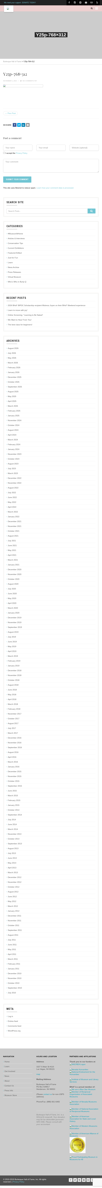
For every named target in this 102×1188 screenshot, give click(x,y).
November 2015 (14, 776)
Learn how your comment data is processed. (55, 188)
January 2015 (13, 805)
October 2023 (13, 459)
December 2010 (14, 973)
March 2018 (13, 704)
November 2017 (14, 714)
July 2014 (12, 819)
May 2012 (12, 901)
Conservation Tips (15, 243)
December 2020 (14, 569)
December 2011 (14, 916)
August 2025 (13, 391)
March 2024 (13, 440)
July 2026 (12, 353)
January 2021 (13, 565)
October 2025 (13, 382)
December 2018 (14, 670)
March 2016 (13, 762)
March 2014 (13, 829)
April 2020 (12, 603)
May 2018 (12, 694)
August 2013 (13, 848)
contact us (47, 1094)
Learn (10, 262)
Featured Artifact (15, 253)
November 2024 (14, 420)
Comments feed (14, 1026)
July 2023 (12, 468)
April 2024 (12, 435)
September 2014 (15, 815)
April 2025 (12, 401)
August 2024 (13, 430)
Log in (10, 1016)
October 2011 (13, 925)
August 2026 (13, 348)
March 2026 (13, 363)
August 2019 (13, 632)
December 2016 (14, 738)
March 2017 (13, 733)
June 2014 (12, 824)
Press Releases (14, 272)
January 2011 (13, 969)
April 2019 (12, 651)
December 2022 (14, 478)
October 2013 (13, 839)
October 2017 (13, 719)
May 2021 (12, 550)
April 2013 (12, 868)
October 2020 (13, 579)
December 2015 (14, 771)
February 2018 (14, 709)
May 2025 (12, 396)
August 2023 (13, 464)
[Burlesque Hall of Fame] (8, 9)
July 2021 (12, 541)
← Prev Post (10, 113)
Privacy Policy (21, 153)
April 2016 (12, 757)
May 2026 (12, 358)
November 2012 (14, 882)
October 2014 (13, 810)
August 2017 (13, 723)
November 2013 (14, 834)
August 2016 (13, 752)
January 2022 (13, 517)
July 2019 (12, 637)
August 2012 (13, 892)
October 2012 (13, 887)
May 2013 (12, 863)
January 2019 (13, 666)
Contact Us (9, 1086)
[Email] (28, 125)
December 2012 (14, 877)
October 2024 (13, 425)
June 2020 (12, 593)
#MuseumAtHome (15, 234)
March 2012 (13, 906)
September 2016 (15, 747)
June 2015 (12, 791)
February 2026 (14, 367)
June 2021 (12, 545)
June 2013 (12, 858)
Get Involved (10, 1071)
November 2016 (14, 743)
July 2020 (12, 589)
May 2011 (12, 949)
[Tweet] (19, 125)
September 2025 (15, 387)
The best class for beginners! (20, 325)
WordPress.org (14, 1031)
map (38, 1074)
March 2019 (13, 656)
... (1, 1187)
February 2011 (14, 964)
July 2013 (12, 853)
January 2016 (13, 767)
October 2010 (13, 983)
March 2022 (13, 512)
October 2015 (13, 781)
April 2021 (12, 555)
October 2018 (13, 680)
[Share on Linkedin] (23, 125)
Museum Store (11, 1095)
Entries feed (13, 1021)
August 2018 (13, 685)
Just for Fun (13, 258)
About (7, 1081)
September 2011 (15, 930)
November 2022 (14, 483)
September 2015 (15, 786)
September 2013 (15, 844)
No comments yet (29, 81)
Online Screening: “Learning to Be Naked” (25, 315)
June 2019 (12, 642)
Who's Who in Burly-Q (17, 282)
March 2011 (13, 959)
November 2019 (14, 622)
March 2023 (13, 473)
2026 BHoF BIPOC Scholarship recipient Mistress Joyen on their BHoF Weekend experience (46, 305)
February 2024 (14, 444)
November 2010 (14, 978)
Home (7, 1062)
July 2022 (12, 492)
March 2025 (13, 406)
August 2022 (13, 488)
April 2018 (12, 699)
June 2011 (12, 945)
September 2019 (15, 627)
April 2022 (12, 507)
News (7, 1076)
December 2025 (14, 377)
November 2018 (14, 675)
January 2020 (13, 613)
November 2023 (14, 454)
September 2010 (15, 988)
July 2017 (12, 728)
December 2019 (14, 618)
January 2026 (13, 372)
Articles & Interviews (16, 238)
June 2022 (12, 497)
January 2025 (13, 416)
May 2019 (12, 646)
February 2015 (14, 800)
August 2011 (13, 935)
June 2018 (12, 690)
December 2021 (14, 521)
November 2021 (14, 526)
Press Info (9, 1090)
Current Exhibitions (16, 248)
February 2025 (14, 411)
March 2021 (13, 560)
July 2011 (12, 940)
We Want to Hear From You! (19, 320)
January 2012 (13, 911)
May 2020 (12, 598)
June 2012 (12, 896)
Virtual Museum (14, 277)
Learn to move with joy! (17, 310)
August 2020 (13, 584)
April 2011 (12, 954)
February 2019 (14, 661)
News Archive (13, 267)
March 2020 (13, 608)
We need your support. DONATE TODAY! (20, 3)
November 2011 (14, 920)
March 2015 (13, 795)
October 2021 (13, 531)
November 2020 (14, 574)
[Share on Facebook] (14, 125)
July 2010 (12, 993)
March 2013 (13, 872)
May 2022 (12, 502)
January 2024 (13, 449)
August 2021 (13, 536)
